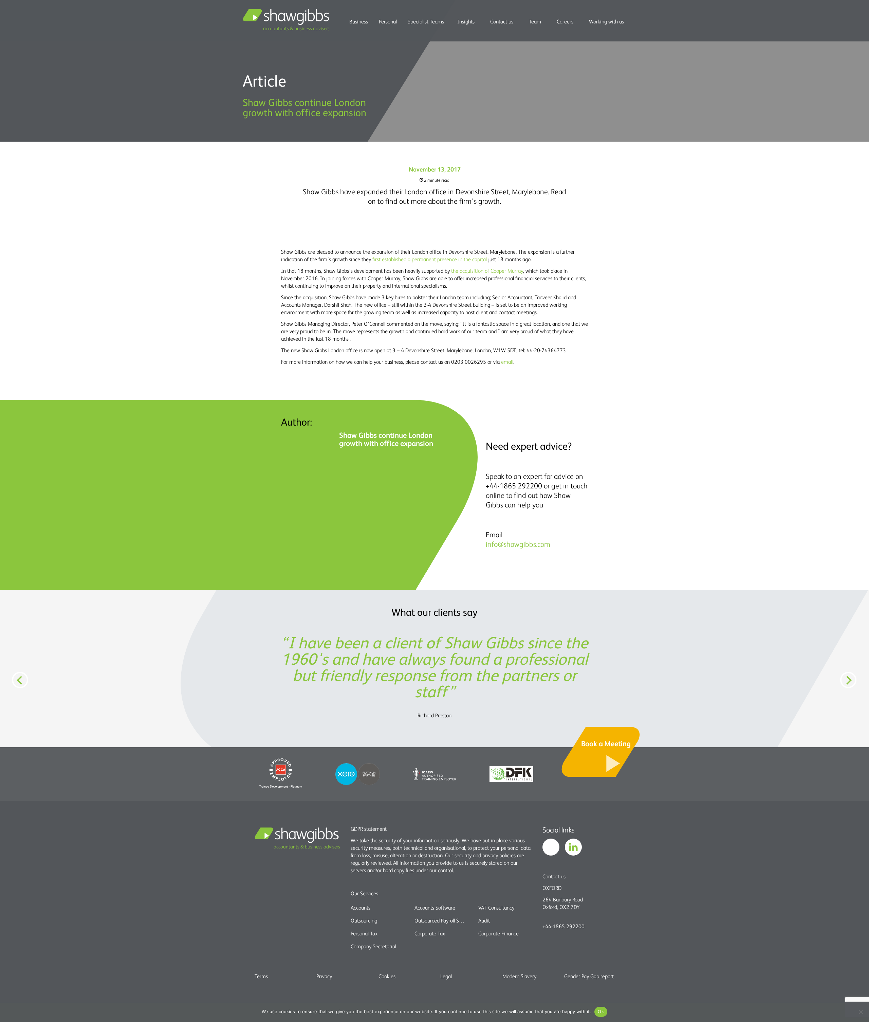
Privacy (324, 976)
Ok (601, 1011)
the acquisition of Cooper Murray (487, 270)
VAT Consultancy (496, 907)
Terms (261, 976)
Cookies (386, 976)
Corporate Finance (498, 933)
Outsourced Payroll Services (440, 920)
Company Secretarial (373, 946)
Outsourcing (364, 920)
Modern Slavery (519, 976)
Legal (446, 976)
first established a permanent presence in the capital (430, 259)
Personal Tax (364, 933)
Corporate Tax (429, 933)
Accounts (360, 907)
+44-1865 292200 (563, 926)
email (507, 361)
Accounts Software (434, 907)
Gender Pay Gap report (589, 976)
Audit (484, 920)
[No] (860, 1011)
